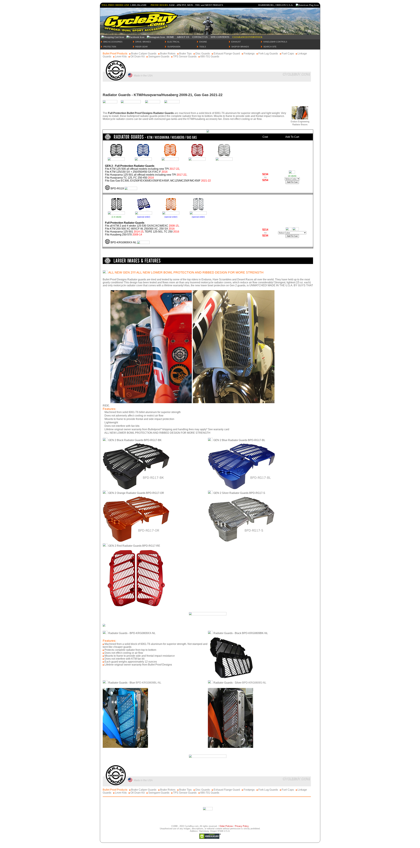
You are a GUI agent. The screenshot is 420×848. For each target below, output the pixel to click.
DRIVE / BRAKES (143, 42)
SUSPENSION (173, 47)
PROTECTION (109, 47)
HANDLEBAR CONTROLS (275, 42)
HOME (170, 37)
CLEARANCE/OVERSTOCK (247, 37)
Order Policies (226, 826)
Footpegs (249, 53)
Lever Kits (121, 56)
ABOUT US (183, 37)
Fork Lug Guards (268, 53)
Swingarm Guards (158, 56)
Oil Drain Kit (137, 56)
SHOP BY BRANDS (240, 47)
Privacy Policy (242, 826)
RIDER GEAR (141, 47)
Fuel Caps (288, 53)
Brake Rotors (167, 53)
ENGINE (203, 42)
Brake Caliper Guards (143, 53)
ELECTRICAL (173, 42)
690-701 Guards (209, 56)
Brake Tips (185, 53)
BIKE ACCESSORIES (112, 42)
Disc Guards (202, 53)
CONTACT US (200, 37)
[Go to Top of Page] (208, 809)
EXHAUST (236, 42)
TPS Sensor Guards (185, 56)
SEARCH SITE (269, 47)
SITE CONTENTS (220, 37)
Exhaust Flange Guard (227, 53)
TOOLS (202, 47)
